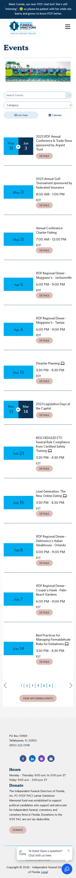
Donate (18, 829)
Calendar (56, 115)
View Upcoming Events (38, 698)
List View (22, 115)
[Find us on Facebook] (23, 758)
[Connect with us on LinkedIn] (32, 758)
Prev (5, 685)
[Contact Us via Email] (51, 758)
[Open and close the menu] (57, 27)
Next (71, 685)
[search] (69, 95)
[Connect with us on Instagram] (41, 758)
